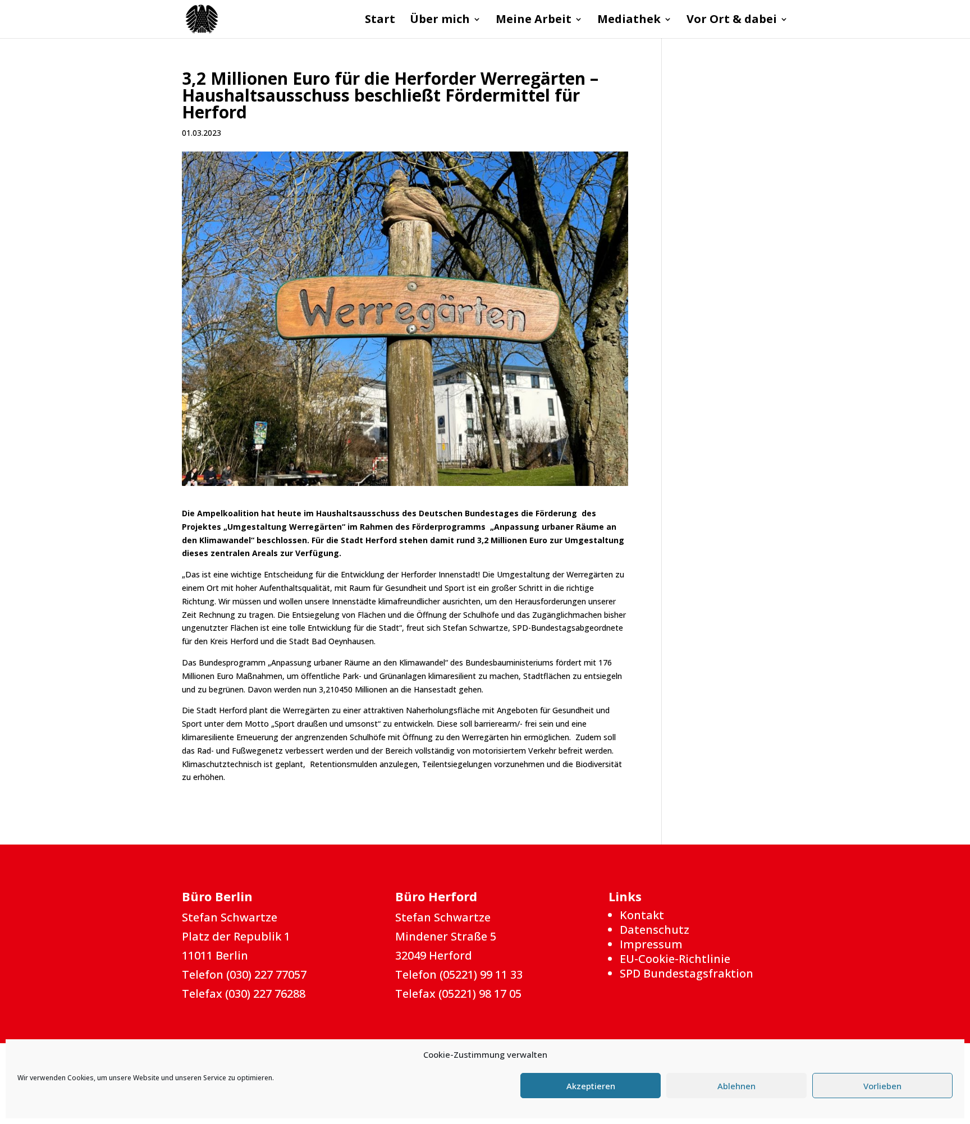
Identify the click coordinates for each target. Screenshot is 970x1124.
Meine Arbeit (533, 20)
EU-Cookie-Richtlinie (675, 958)
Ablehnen (736, 1085)
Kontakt (642, 915)
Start (380, 20)
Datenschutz (654, 929)
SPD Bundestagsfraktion (686, 973)
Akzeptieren (590, 1085)
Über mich (440, 20)
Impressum (651, 944)
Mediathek (629, 20)
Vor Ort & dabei (732, 20)
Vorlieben (882, 1085)
